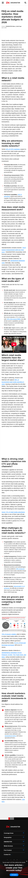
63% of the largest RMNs (14, 319)
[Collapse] (27, 861)
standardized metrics (10, 736)
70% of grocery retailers (9, 634)
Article (3, 26)
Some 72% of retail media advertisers (13, 512)
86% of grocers (20, 569)
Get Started (14, 874)
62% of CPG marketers (13, 149)
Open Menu (2, 3)
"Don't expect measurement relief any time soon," (14, 250)
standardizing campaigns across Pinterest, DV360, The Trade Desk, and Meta (14, 655)
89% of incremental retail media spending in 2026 (13, 382)
